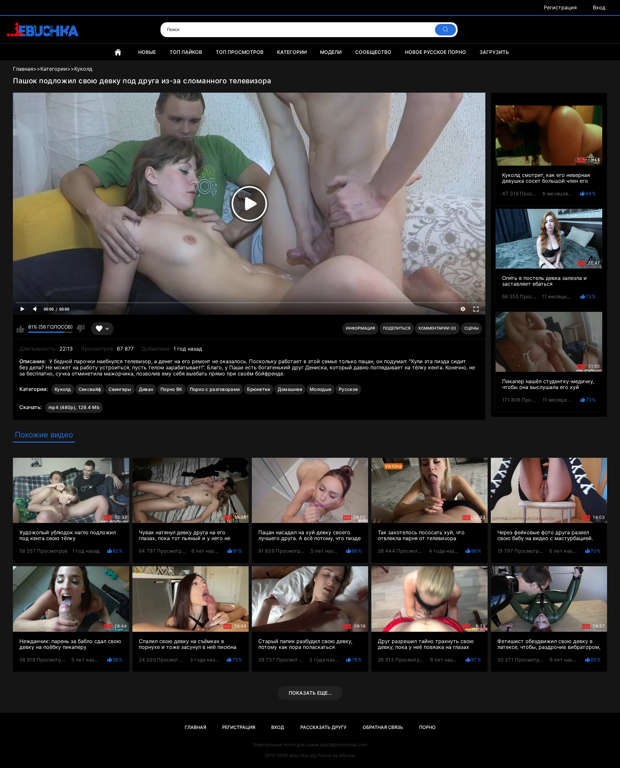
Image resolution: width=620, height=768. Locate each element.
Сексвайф (89, 389)
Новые (147, 52)
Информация (360, 328)
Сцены (471, 328)
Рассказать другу (323, 727)
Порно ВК (171, 389)
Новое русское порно (435, 52)
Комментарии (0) (437, 328)
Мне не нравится (80, 328)
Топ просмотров (240, 52)
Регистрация (560, 8)
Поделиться (396, 328)
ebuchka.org (302, 755)
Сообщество (373, 52)
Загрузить (494, 52)
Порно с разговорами (215, 389)
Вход (599, 8)
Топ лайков (186, 52)
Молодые (320, 389)
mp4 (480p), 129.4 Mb (73, 407)
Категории (292, 52)
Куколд (63, 389)
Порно (427, 727)
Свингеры (119, 389)
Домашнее (290, 389)
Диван (146, 389)
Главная (118, 52)
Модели (331, 52)
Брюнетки (258, 389)
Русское (348, 389)
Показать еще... (310, 693)
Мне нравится (20, 328)
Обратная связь (383, 727)
